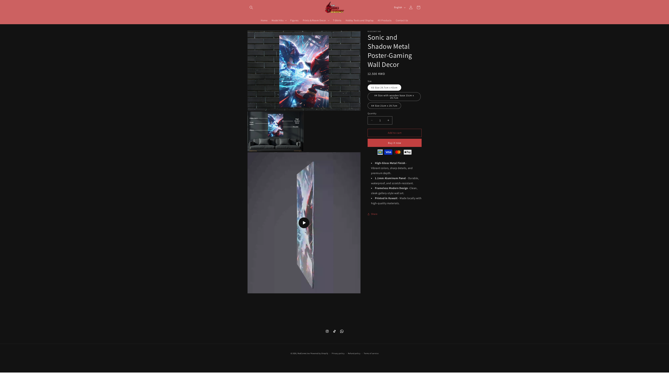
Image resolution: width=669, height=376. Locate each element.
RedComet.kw (304, 353)
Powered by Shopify (319, 353)
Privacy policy (338, 353)
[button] (251, 7)
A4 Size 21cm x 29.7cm (384, 105)
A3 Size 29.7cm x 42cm (384, 87)
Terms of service (371, 353)
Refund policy (354, 353)
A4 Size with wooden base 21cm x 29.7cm (394, 96)
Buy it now (394, 142)
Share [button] (374, 214)
